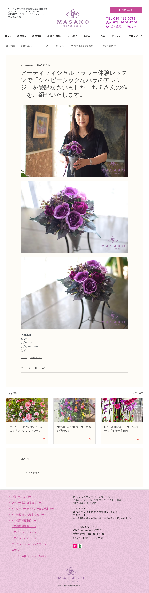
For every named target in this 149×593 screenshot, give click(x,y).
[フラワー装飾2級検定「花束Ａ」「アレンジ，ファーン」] (27, 410)
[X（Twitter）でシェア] (29, 367)
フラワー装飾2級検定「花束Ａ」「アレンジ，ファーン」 (27, 429)
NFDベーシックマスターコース (29, 532)
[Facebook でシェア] (22, 367)
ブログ (45, 46)
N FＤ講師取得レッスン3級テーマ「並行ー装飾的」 (121, 429)
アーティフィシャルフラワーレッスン (33, 544)
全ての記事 (11, 46)
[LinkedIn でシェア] (36, 367)
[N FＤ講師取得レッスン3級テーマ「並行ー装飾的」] (122, 410)
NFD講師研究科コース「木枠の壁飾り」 (74, 429)
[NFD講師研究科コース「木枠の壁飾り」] (75, 410)
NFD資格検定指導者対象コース (84, 46)
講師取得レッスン (29, 46)
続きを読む (108, 46)
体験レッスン (59, 46)
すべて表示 (138, 393)
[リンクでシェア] (43, 367)
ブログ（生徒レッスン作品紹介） (30, 556)
